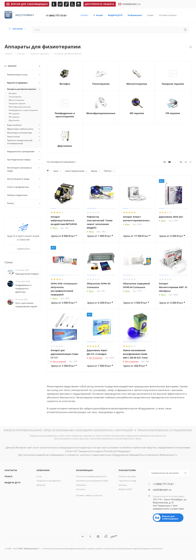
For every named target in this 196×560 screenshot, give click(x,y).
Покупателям (127, 470)
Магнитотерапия (136, 83)
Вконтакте (82, 536)
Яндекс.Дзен (98, 536)
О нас (39, 476)
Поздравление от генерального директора (23, 288)
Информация (84, 470)
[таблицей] (190, 161)
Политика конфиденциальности (91, 476)
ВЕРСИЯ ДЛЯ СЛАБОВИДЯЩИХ (29, 4)
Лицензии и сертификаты (49, 480)
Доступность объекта (99, 4)
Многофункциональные (100, 113)
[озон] (113, 536)
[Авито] (106, 536)
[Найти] (185, 29)
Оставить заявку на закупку (89, 495)
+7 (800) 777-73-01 (56, 15)
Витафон (65, 83)
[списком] (186, 161)
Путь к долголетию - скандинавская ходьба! (26, 305)
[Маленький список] (164, 161)
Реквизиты (81, 485)
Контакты (11, 470)
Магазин (123, 485)
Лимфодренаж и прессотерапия (65, 115)
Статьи (9, 262)
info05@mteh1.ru (131, 4)
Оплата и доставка (127, 476)
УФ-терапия (173, 113)
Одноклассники (90, 536)
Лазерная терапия (173, 83)
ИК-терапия (137, 113)
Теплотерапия (100, 83)
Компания (43, 470)
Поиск (9, 476)
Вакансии (41, 485)
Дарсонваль (65, 145)
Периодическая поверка (27, 273)
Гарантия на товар (127, 480)
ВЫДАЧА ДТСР (13, 482)
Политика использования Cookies (92, 480)
